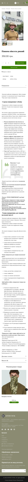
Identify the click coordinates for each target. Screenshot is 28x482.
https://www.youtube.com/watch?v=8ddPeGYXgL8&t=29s (14, 209)
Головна (3, 8)
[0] (25, 3)
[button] (26, 389)
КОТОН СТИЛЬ (13, 79)
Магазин (8, 8)
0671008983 (21, 345)
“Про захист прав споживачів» (9, 98)
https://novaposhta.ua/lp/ (15, 207)
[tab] (14, 85)
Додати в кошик (20, 63)
